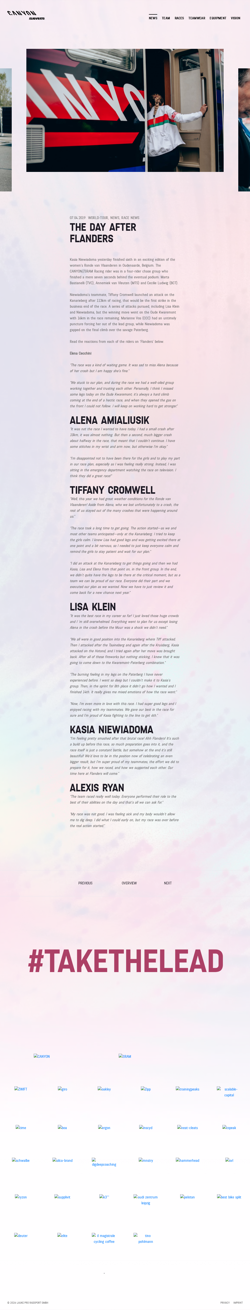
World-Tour (98, 218)
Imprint (238, 1302)
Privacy (225, 1302)
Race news (130, 218)
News (114, 218)
